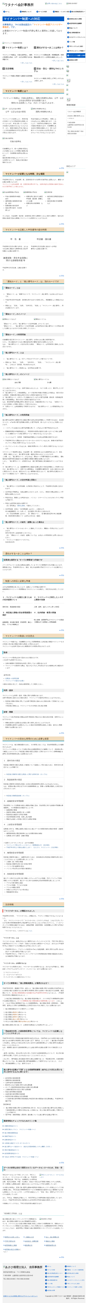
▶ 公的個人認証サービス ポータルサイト (16, 1143)
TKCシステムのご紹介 (76, 46)
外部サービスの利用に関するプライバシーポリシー (20, 1296)
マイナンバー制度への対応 (77, 55)
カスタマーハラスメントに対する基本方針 (77, 37)
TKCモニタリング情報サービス (77, 51)
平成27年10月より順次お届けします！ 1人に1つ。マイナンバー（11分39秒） (32, 847)
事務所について (27, 11)
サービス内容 (42, 11)
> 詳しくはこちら (26, 63)
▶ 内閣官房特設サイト (10, 1126)
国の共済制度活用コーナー (78, 11)
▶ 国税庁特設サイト (9, 1136)
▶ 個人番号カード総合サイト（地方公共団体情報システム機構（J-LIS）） (28, 1146)
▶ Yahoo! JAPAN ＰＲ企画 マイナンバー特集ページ (21, 1157)
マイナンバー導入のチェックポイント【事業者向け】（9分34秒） (28, 845)
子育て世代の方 (10, 1241)
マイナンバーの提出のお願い (15, 681)
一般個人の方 (29, 1237)
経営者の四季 (73, 60)
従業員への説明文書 (12, 678)
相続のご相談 (50, 1241)
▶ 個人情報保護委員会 (10, 1133)
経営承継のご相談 (11, 1245)
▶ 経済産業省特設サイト (11, 1153)
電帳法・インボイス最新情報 (62, 11)
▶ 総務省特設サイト (9, 1140)
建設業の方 (28, 1245)
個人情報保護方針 (74, 32)
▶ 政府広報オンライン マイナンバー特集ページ (19, 1129)
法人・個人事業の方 (52, 1237)
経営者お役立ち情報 (75, 19)
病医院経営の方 (51, 1245)
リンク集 (72, 42)
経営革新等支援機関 (75, 23)
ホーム (7, 11)
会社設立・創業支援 (31, 1241)
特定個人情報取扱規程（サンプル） (18, 796)
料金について (73, 28)
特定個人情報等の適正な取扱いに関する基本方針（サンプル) (26, 774)
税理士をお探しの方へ (12, 1237)
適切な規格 (21, 505)
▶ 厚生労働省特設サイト (11, 1150)
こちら (30, 931)
